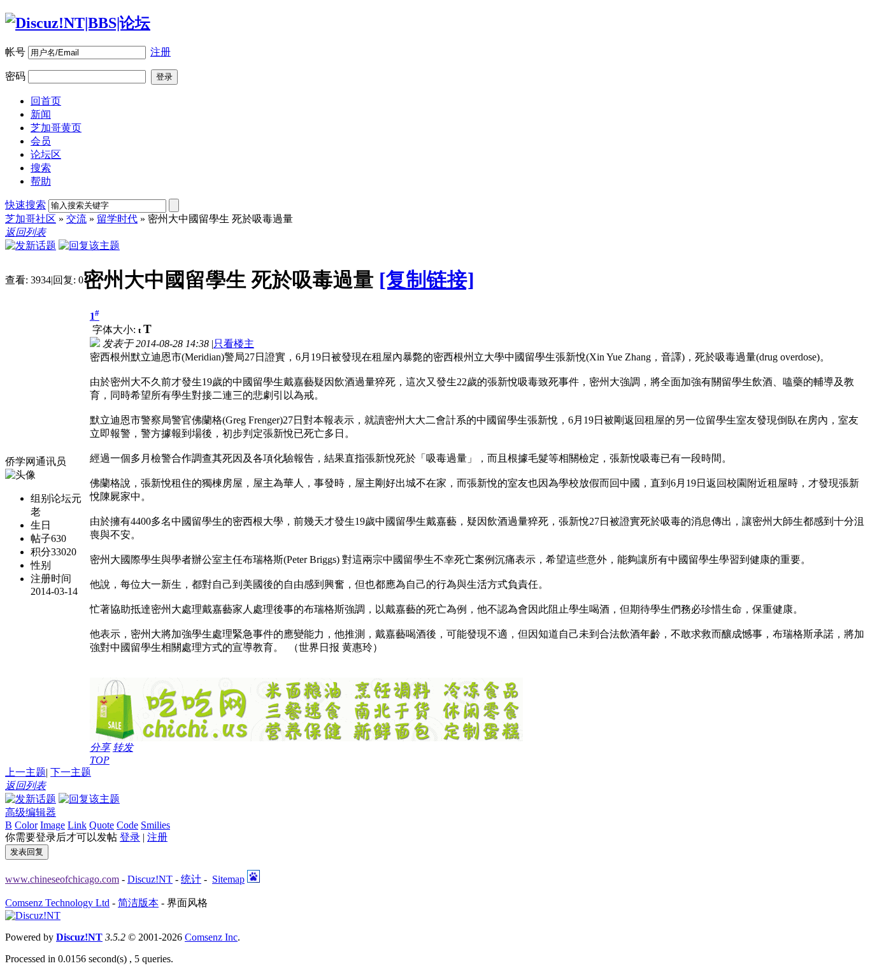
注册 (160, 51)
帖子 (41, 538)
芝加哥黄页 (56, 127)
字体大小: (115, 329)
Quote (101, 825)
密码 (15, 76)
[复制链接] (426, 279)
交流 (76, 218)
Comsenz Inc (211, 937)
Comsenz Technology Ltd (57, 902)
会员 (41, 141)
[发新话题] (30, 245)
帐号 (15, 51)
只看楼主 (233, 343)
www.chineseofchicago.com (62, 879)
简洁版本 (138, 902)
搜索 (41, 167)
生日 (41, 525)
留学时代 (117, 218)
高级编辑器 (30, 812)
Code (127, 825)
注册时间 (51, 578)
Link (77, 825)
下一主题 (70, 772)
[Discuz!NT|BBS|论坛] (77, 23)
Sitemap (228, 879)
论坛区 (46, 154)
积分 (41, 551)
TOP (100, 760)
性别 (41, 565)
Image (52, 825)
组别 (41, 498)
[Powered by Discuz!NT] (33, 915)
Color (26, 825)
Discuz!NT (150, 879)
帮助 (41, 181)
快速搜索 (25, 204)
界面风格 (187, 902)
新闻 (41, 114)
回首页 (46, 101)
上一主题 (25, 772)
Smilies (155, 825)
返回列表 (25, 232)
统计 (191, 879)
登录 (130, 837)
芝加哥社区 (30, 218)
